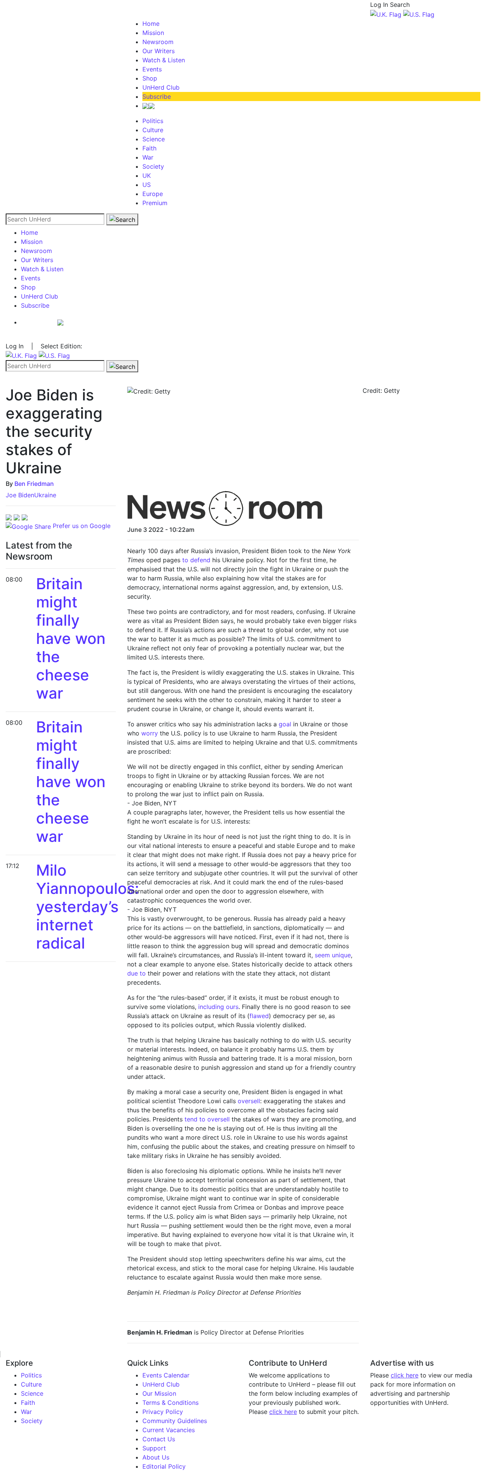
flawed (259, 1016)
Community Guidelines (174, 1421)
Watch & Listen (163, 60)
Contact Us (158, 1439)
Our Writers (158, 51)
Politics (152, 121)
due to (136, 973)
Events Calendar (165, 1375)
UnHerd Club (161, 87)
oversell (249, 1101)
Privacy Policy (162, 1411)
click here (283, 1411)
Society (153, 166)
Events (152, 69)
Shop (149, 78)
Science (153, 139)
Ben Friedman (34, 483)
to (202, 1119)
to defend (196, 560)
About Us (155, 1457)
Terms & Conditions (170, 1402)
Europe (152, 194)
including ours (218, 1006)
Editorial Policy (164, 1466)
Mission (153, 32)
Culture (152, 130)
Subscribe (156, 96)
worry (149, 733)
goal (285, 724)
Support (154, 1448)
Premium (154, 203)
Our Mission (159, 1393)
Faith (149, 148)
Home (150, 23)
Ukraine (45, 495)
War (147, 157)
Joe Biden (20, 495)
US (146, 184)
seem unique (333, 955)
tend (191, 1119)
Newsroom (158, 42)
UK (146, 175)
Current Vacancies (168, 1430)
